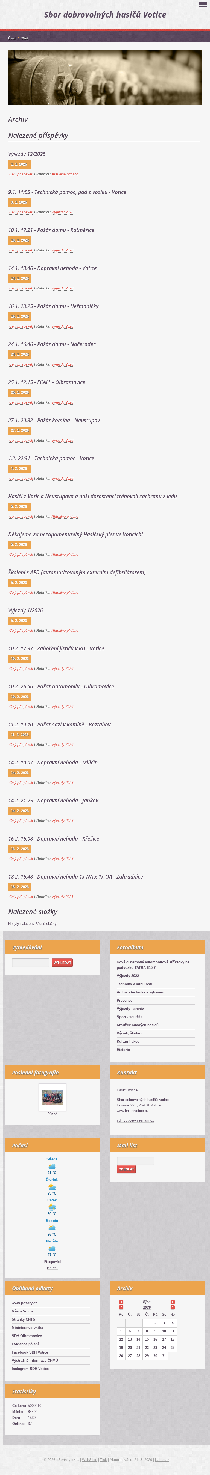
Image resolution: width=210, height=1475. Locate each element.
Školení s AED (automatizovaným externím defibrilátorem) (77, 572)
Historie (123, 1050)
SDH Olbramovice (27, 1336)
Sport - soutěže (129, 1017)
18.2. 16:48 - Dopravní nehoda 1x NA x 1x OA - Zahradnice (75, 876)
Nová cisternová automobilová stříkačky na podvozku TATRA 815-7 (153, 965)
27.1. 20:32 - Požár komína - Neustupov (54, 420)
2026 (147, 1307)
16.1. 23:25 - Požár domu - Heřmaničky (53, 306)
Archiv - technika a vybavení (140, 992)
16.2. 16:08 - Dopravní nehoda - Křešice (53, 838)
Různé (52, 1114)
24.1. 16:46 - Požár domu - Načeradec (52, 344)
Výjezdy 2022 (128, 976)
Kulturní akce (128, 1041)
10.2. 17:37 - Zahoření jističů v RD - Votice (56, 648)
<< (121, 1301)
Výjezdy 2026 (62, 212)
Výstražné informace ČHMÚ (35, 1360)
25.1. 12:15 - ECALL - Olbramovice (46, 382)
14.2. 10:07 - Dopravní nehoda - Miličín (53, 762)
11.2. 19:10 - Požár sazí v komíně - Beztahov (59, 724)
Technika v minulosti (134, 984)
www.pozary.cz (24, 1303)
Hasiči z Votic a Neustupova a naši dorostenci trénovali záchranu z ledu (92, 496)
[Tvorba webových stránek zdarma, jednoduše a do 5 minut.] (78, 1460)
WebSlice (89, 1460)
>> (172, 1301)
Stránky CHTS (23, 1319)
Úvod (11, 38)
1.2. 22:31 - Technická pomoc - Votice (51, 458)
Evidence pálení (25, 1344)
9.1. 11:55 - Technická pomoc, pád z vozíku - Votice (67, 192)
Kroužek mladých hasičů (138, 1025)
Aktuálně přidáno (65, 174)
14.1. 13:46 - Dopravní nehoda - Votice (52, 268)
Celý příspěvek (21, 174)
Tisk (103, 1460)
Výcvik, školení (129, 1033)
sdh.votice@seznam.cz (135, 1120)
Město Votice (22, 1311)
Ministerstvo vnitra (27, 1328)
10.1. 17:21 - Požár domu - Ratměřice (51, 230)
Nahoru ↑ (162, 1460)
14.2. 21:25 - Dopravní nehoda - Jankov (53, 800)
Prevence (124, 1000)
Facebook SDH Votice (30, 1352)
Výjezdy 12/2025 (26, 154)
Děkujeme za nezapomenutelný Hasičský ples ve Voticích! (75, 534)
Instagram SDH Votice (30, 1369)
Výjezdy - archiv (130, 1009)
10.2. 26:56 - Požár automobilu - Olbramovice (61, 686)
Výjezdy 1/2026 (25, 610)
